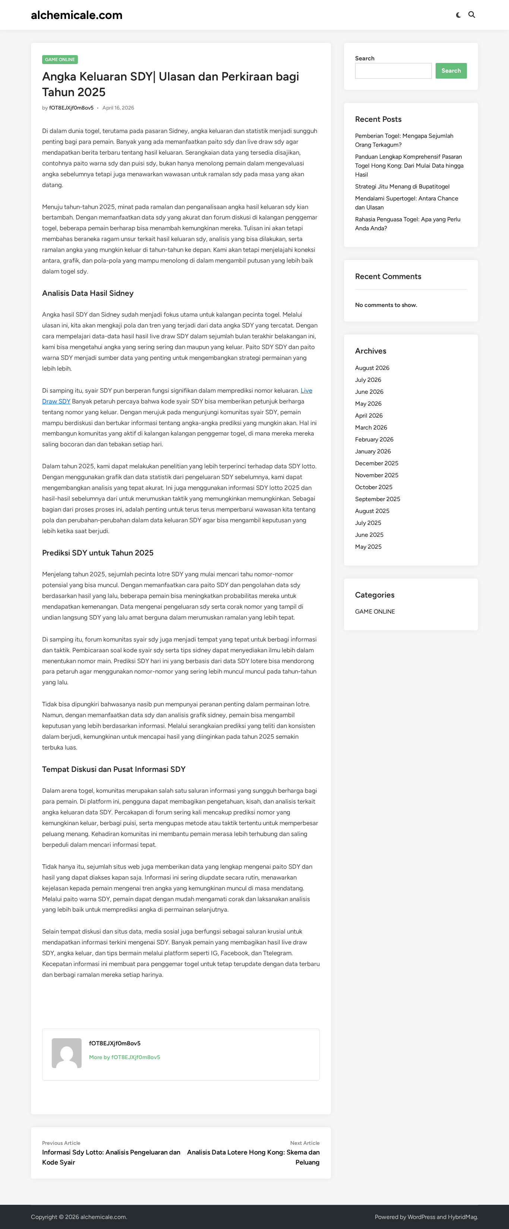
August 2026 (372, 367)
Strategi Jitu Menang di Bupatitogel (402, 186)
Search (364, 58)
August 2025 (372, 510)
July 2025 (368, 522)
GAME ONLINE (60, 59)
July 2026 (368, 379)
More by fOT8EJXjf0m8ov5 (124, 1057)
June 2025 (369, 534)
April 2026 (369, 415)
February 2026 (374, 439)
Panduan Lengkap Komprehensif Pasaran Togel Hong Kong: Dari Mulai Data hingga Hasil (409, 165)
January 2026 (373, 451)
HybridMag (462, 1216)
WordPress (421, 1216)
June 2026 (369, 391)
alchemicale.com (77, 15)
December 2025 (376, 463)
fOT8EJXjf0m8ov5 (71, 108)
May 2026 (368, 403)
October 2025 (373, 487)
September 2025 (377, 499)
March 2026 (371, 427)
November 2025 (376, 475)
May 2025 (368, 546)
